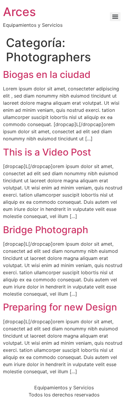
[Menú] (115, 16)
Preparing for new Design (60, 307)
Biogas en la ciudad (46, 74)
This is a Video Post (47, 152)
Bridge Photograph (45, 230)
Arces (19, 11)
